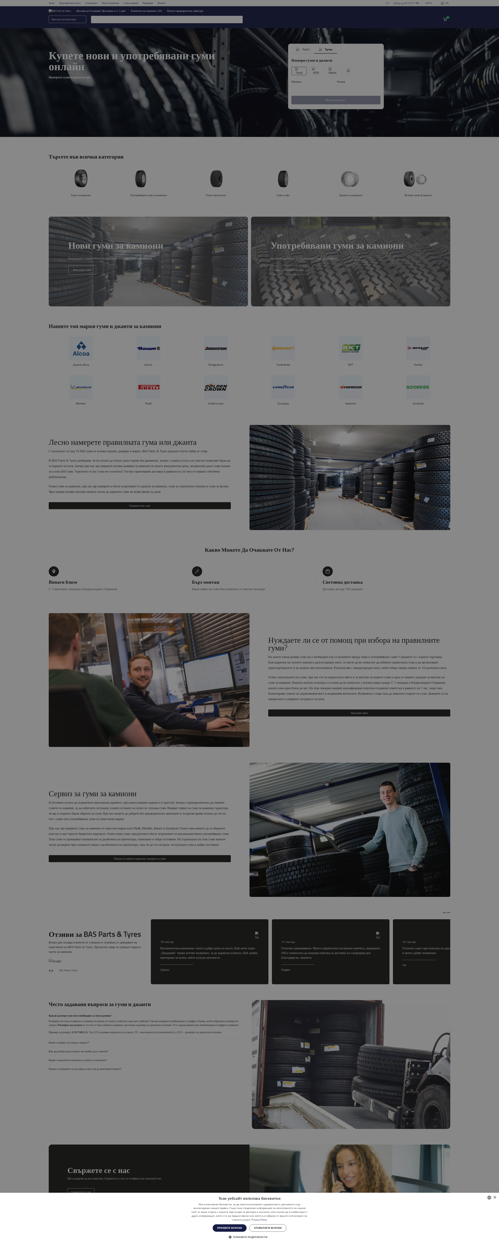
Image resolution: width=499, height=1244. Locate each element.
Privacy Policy (259, 1219)
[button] (249, 1237)
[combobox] (489, 1198)
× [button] (494, 1197)
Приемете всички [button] (229, 1228)
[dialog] (249, 1218)
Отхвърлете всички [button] (268, 1228)
